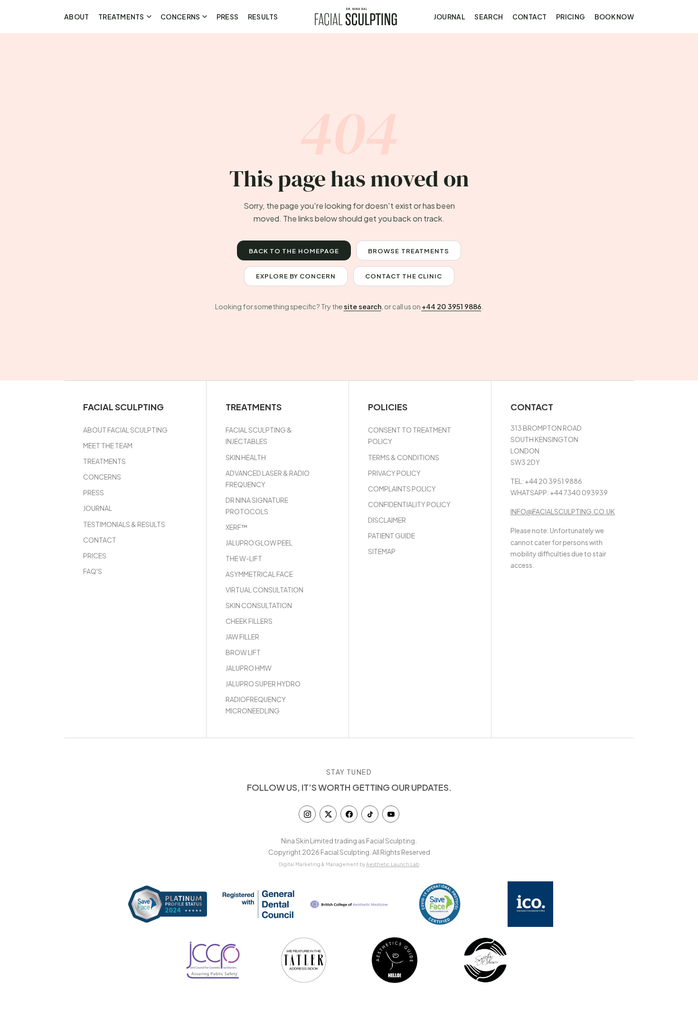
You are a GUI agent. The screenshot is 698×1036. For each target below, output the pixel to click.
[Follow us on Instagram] (307, 814)
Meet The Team (107, 445)
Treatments (121, 16)
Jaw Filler (242, 636)
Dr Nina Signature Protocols (257, 506)
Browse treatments (408, 251)
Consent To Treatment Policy (409, 435)
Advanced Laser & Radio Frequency (268, 479)
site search (362, 306)
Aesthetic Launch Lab (392, 864)
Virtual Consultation (264, 589)
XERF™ (236, 527)
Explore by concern (296, 276)
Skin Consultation (259, 605)
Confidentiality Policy (409, 504)
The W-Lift (244, 558)
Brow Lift (243, 652)
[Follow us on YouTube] (391, 814)
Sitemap (382, 551)
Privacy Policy (394, 473)
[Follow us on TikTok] (370, 814)
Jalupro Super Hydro (263, 683)
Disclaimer (387, 520)
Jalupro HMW (249, 668)
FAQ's (92, 571)
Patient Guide (391, 535)
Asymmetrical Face (259, 574)
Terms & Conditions (403, 457)
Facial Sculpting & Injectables (259, 435)
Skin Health (246, 457)
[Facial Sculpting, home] (356, 17)
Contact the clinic (404, 276)
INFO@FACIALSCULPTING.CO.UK (562, 511)
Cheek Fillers (249, 621)
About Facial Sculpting (125, 430)
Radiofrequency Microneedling (256, 705)
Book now (614, 16)
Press (227, 16)
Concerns (180, 16)
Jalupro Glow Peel (259, 542)
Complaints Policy (402, 488)
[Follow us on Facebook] (349, 814)
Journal (449, 16)
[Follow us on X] (328, 814)
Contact (529, 16)
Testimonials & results (124, 524)
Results (263, 16)
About (76, 16)
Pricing (570, 16)
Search (488, 16)
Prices (94, 555)
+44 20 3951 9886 (451, 306)
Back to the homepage (294, 251)
